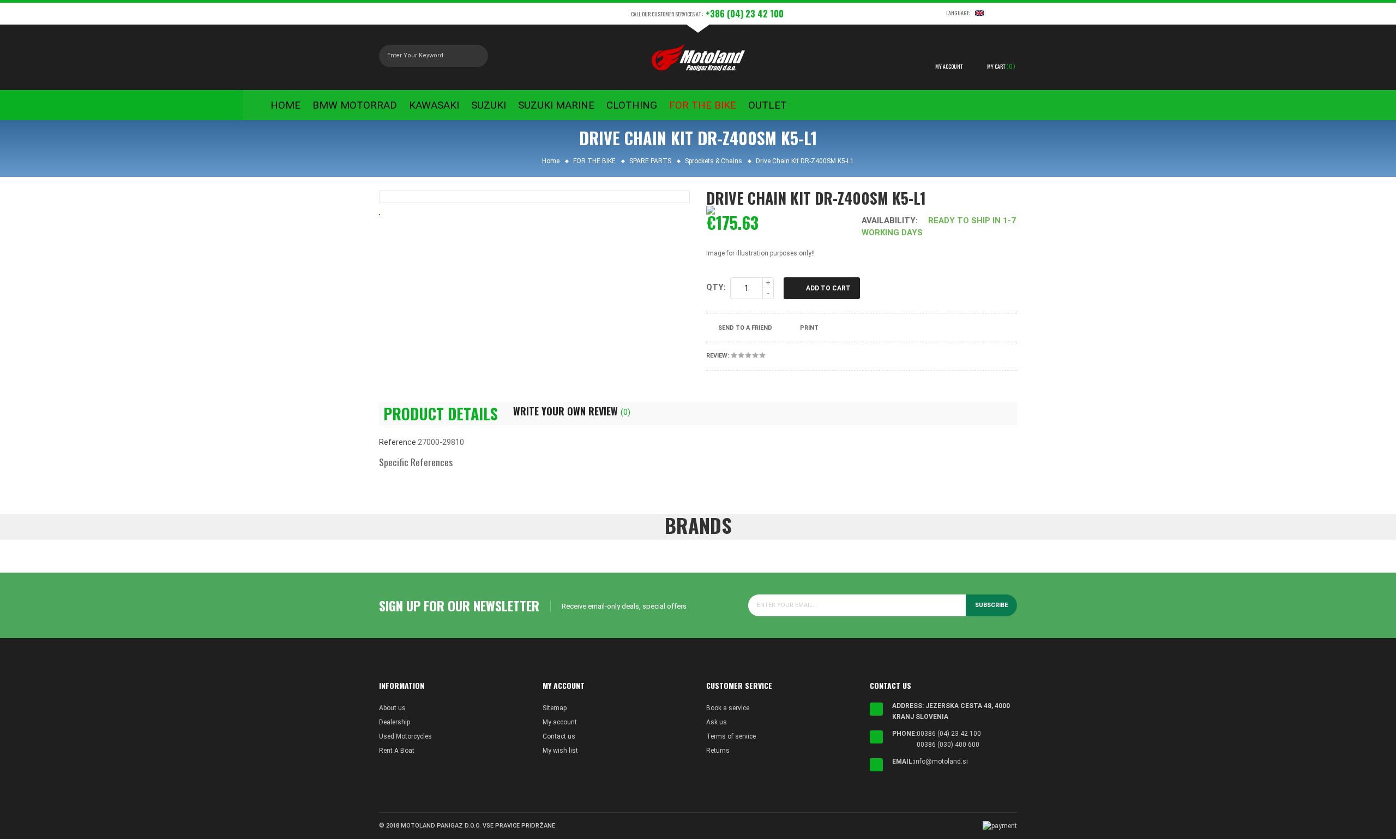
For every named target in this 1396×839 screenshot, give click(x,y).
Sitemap (555, 708)
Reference (397, 442)
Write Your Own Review (571, 411)
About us (392, 708)
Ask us (716, 722)
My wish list (560, 750)
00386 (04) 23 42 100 (949, 733)
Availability (889, 220)
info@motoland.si (941, 761)
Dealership (394, 722)
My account (560, 722)
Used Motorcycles (405, 736)
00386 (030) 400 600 (948, 744)
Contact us (559, 736)
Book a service (727, 708)
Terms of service (731, 736)
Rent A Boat (396, 750)
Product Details (440, 413)
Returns (718, 750)
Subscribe (991, 605)
